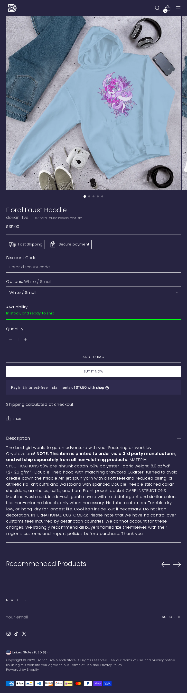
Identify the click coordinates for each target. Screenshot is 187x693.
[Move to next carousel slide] (177, 564)
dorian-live (17, 217)
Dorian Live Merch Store (56, 660)
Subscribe (171, 617)
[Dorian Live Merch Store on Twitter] (25, 634)
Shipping (15, 404)
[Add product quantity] (25, 339)
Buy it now (93, 371)
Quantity (14, 329)
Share (17, 419)
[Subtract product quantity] (10, 339)
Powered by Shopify (22, 669)
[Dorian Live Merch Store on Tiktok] (17, 634)
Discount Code (21, 258)
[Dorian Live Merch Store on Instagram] (9, 634)
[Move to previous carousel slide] (165, 564)
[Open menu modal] (178, 8)
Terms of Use (81, 665)
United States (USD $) (29, 652)
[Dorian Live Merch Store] (12, 8)
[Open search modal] (157, 8)
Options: (29, 281)
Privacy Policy (111, 665)
